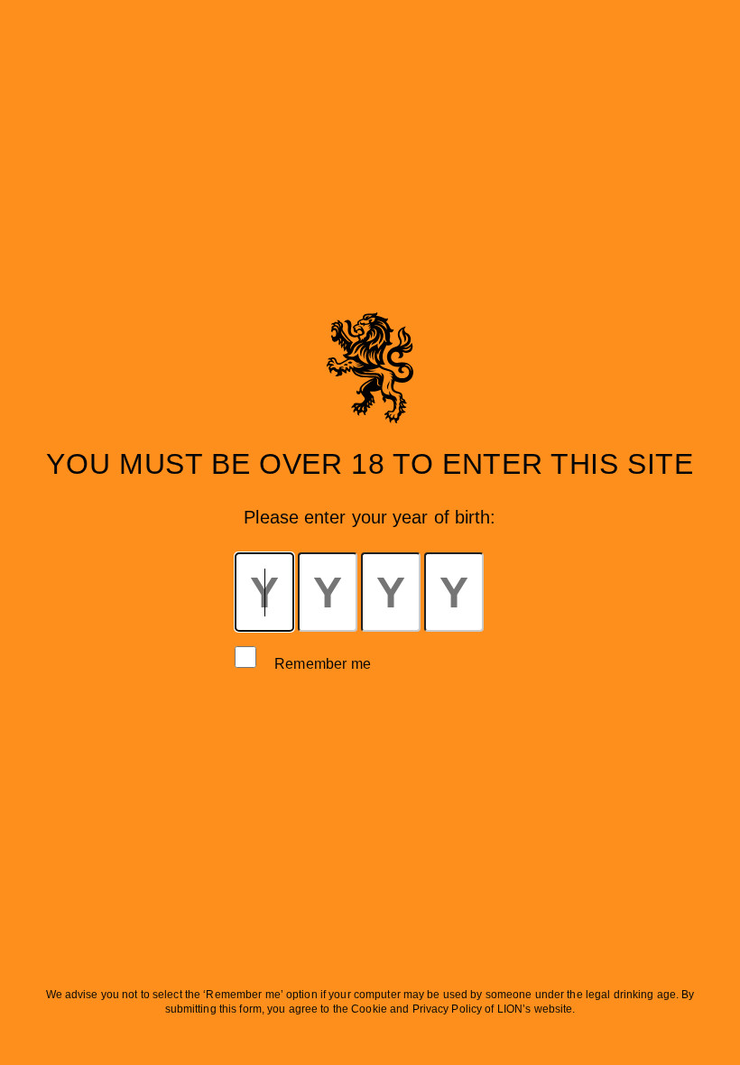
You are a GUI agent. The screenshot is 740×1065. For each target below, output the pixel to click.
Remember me (322, 663)
